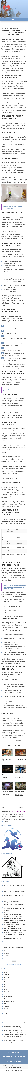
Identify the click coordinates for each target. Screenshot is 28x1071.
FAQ (5, 972)
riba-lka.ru (19, 1070)
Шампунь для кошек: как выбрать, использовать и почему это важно (15, 1036)
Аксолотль (7, 974)
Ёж (5, 982)
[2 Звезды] (17, 740)
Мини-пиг (8, 958)
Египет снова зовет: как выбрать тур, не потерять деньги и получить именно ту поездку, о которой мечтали (14, 920)
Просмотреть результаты (14, 964)
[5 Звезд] (20, 740)
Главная (12, 25)
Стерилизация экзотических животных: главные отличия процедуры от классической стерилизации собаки (14, 914)
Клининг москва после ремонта (14, 49)
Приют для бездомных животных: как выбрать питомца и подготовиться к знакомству (14, 887)
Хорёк (6, 1013)
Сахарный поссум (9, 1001)
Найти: (3, 807)
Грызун (7, 955)
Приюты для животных (14, 1052)
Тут (2, 821)
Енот (5, 984)
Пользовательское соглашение (14, 1061)
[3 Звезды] (18, 740)
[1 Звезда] (16, 740)
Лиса (5, 989)
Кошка (7, 950)
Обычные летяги (8, 994)
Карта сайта (22, 1056)
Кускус (6, 986)
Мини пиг (6, 991)
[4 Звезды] (19, 740)
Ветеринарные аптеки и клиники (11, 1056)
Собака (7, 953)
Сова (5, 1003)
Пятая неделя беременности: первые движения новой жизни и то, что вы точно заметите (15, 908)
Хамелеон (7, 1011)
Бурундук (6, 977)
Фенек (6, 1008)
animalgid (14, 8)
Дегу (5, 979)
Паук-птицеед (8, 996)
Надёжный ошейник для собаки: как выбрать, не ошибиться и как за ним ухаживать (13, 897)
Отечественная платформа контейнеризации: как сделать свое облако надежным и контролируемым (14, 903)
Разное (16, 25)
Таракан (6, 1006)
